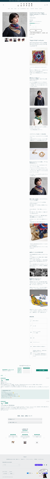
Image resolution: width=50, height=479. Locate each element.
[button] (3, 5)
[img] (3, 378)
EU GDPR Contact (41, 459)
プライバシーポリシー (29, 459)
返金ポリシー (23, 459)
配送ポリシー (18, 459)
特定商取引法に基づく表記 (10, 459)
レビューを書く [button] (42, 370)
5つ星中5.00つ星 (11, 369)
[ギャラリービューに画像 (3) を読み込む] (15, 40)
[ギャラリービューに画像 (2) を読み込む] (11, 40)
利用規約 (35, 459)
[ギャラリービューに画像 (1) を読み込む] (6, 40)
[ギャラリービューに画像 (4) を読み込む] (19, 40)
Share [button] (32, 37)
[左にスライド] (3, 40)
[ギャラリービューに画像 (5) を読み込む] (23, 40)
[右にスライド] (26, 40)
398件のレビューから (25, 432)
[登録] (19, 465)
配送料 (31, 21)
